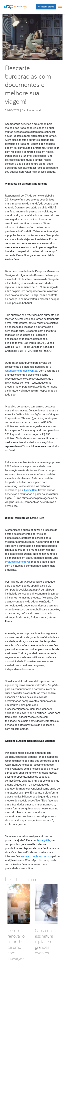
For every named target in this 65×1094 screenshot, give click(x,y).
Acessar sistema (46, 6)
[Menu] (60, 6)
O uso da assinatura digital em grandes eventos (44, 941)
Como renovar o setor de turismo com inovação (16, 944)
